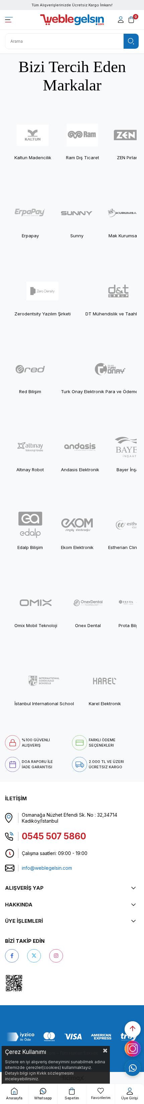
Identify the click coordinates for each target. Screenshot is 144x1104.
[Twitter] (34, 955)
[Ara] (131, 41)
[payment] (72, 1036)
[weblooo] (33, 983)
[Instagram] (56, 955)
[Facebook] (12, 955)
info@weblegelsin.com (47, 868)
